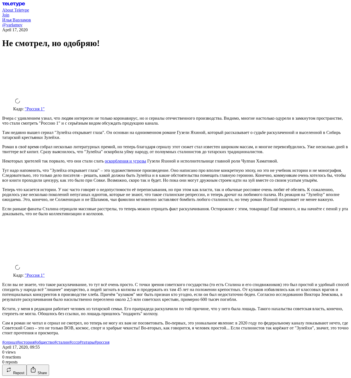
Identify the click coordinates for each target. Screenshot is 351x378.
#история (25, 342)
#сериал (9, 342)
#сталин (61, 342)
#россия (102, 342)
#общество (44, 342)
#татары (87, 342)
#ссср (74, 342)
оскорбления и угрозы (125, 161)
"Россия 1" (35, 109)
